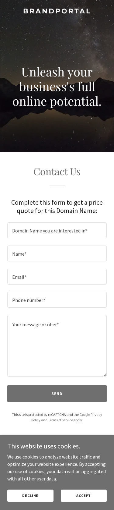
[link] (57, 12)
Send (57, 393)
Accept (83, 495)
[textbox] (57, 230)
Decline (30, 495)
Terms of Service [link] (60, 420)
